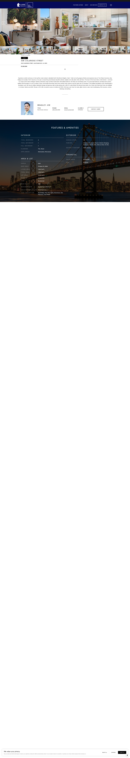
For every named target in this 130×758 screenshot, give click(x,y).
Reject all (104, 752)
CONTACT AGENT (95, 109)
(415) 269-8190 (56, 109)
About (86, 5)
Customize (113, 752)
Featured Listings (78, 5)
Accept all (122, 752)
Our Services (93, 5)
